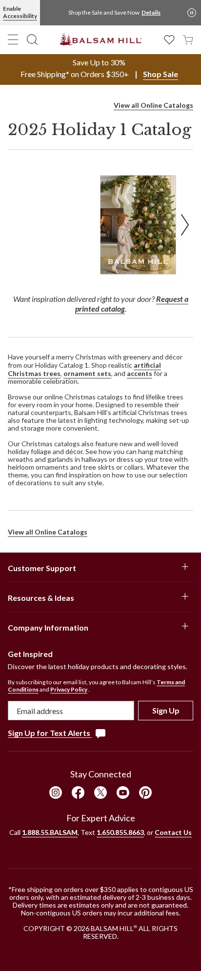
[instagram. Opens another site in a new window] (55, 792)
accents (139, 373)
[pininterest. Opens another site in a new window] (145, 792)
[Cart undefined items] (187, 39)
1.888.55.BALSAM (50, 832)
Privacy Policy (68, 689)
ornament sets (87, 373)
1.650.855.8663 (120, 832)
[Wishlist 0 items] (169, 39)
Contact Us (173, 832)
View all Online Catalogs (153, 105)
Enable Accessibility (20, 12)
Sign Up (166, 710)
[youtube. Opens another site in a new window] (123, 792)
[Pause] (191, 12)
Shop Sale (160, 74)
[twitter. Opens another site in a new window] (100, 792)
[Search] (32, 39)
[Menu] (13, 39)
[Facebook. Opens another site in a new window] (78, 792)
